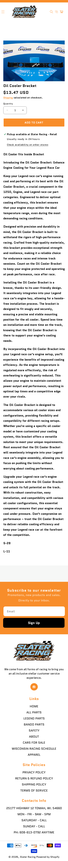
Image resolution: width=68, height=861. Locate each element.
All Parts (34, 712)
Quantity (8, 103)
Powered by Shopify (47, 857)
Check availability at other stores (27, 144)
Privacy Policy (34, 772)
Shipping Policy (34, 784)
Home (34, 706)
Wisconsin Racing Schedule (34, 748)
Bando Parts (34, 724)
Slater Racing (28, 857)
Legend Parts (34, 718)
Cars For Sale (34, 742)
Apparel (34, 755)
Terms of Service (34, 790)
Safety (34, 730)
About (34, 736)
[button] (51, 11)
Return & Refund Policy (34, 778)
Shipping (8, 97)
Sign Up (34, 623)
